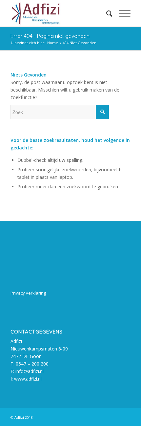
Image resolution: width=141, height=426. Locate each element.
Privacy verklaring (28, 293)
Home (52, 42)
